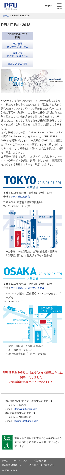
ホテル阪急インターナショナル (28, 287)
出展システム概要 (17, 63)
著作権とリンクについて (41, 465)
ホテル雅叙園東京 (20, 196)
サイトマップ (20, 460)
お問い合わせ (39, 460)
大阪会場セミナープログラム (17, 54)
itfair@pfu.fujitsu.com (25, 408)
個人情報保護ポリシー (13, 465)
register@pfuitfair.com (26, 420)
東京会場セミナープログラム (17, 45)
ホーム (6, 15)
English (48, 5)
